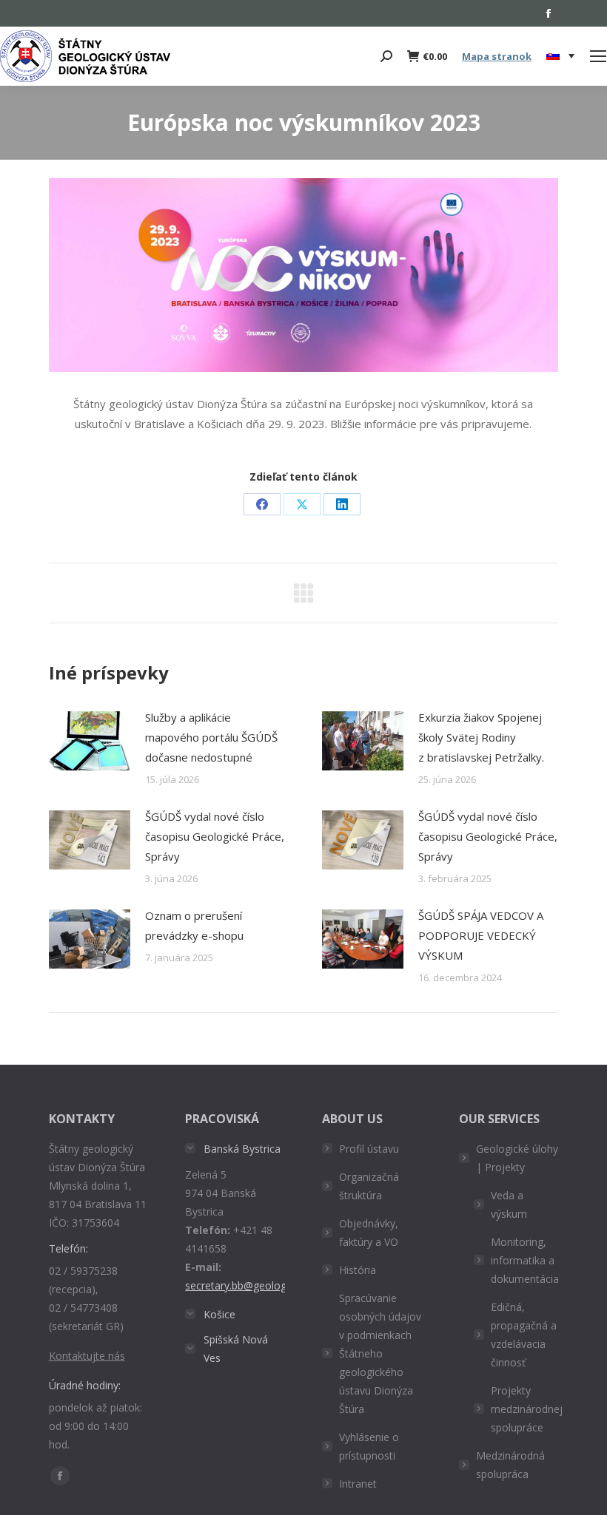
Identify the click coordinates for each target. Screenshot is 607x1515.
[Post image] (89, 740)
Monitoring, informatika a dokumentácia (525, 1260)
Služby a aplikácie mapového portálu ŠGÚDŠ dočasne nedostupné (211, 737)
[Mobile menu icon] (598, 56)
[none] (560, 56)
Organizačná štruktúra (369, 1186)
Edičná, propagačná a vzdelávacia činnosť (524, 1334)
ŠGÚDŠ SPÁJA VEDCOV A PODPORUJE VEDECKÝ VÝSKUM (480, 935)
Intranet (358, 1484)
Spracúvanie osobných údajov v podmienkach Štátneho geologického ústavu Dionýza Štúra (380, 1353)
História (357, 1270)
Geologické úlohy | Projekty (517, 1158)
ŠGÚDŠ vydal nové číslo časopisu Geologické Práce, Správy (214, 836)
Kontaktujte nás (87, 1356)
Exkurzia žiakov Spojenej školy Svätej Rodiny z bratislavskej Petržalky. (481, 737)
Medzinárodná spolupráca (510, 1464)
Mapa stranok (496, 56)
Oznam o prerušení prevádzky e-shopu (194, 925)
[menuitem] (560, 56)
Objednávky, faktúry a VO (368, 1232)
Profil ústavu (369, 1149)
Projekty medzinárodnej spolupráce (527, 1408)
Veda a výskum (509, 1204)
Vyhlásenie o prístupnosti (369, 1446)
